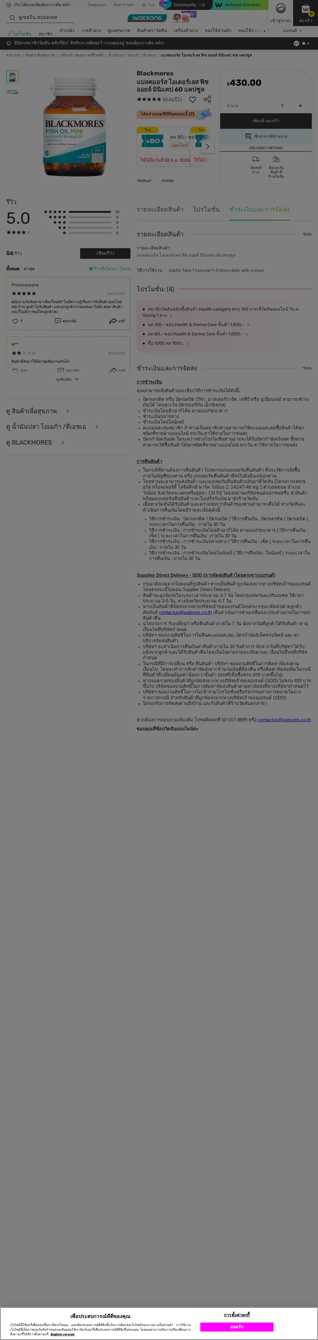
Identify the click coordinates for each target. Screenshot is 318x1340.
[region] (159, 1323)
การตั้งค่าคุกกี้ (237, 1315)
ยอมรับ (237, 1326)
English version (63, 1334)
